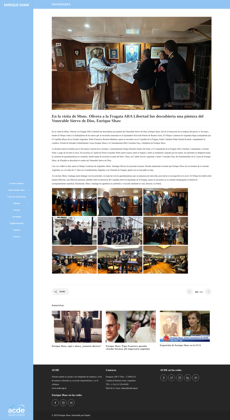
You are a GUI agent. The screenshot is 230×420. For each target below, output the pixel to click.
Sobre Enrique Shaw (16, 190)
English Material (16, 223)
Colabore (16, 230)
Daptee (87, 415)
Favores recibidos (17, 183)
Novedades (16, 217)
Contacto (16, 237)
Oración (16, 210)
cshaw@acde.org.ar (129, 388)
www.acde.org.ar (59, 388)
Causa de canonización (16, 197)
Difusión (16, 203)
